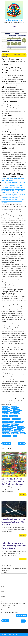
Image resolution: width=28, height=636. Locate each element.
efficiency (4, 413)
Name (3, 586)
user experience (6, 436)
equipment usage (14, 413)
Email (2, 591)
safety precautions (7, 430)
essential (4, 416)
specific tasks (5, 433)
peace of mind (19, 421)
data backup (14, 407)
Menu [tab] (14, 26)
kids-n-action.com (14, 20)
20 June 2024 (7, 54)
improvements (6, 419)
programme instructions (8, 427)
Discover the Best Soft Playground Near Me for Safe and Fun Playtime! (13, 481)
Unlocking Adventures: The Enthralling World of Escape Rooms (14, 545)
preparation (5, 424)
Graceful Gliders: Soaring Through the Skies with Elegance (13, 522)
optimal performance (7, 421)
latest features (16, 419)
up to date (14, 433)
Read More (23, 495)
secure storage (18, 430)
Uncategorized (5, 51)
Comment (4, 572)
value (14, 436)
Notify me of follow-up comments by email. (13, 610)
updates (22, 433)
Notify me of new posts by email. (10, 612)
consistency (5, 407)
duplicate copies (6, 410)
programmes (21, 427)
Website (3, 596)
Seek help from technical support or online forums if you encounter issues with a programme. (13, 200)
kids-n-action (17, 54)
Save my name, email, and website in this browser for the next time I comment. (13, 604)
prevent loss (14, 424)
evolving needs (13, 416)
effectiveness (17, 410)
